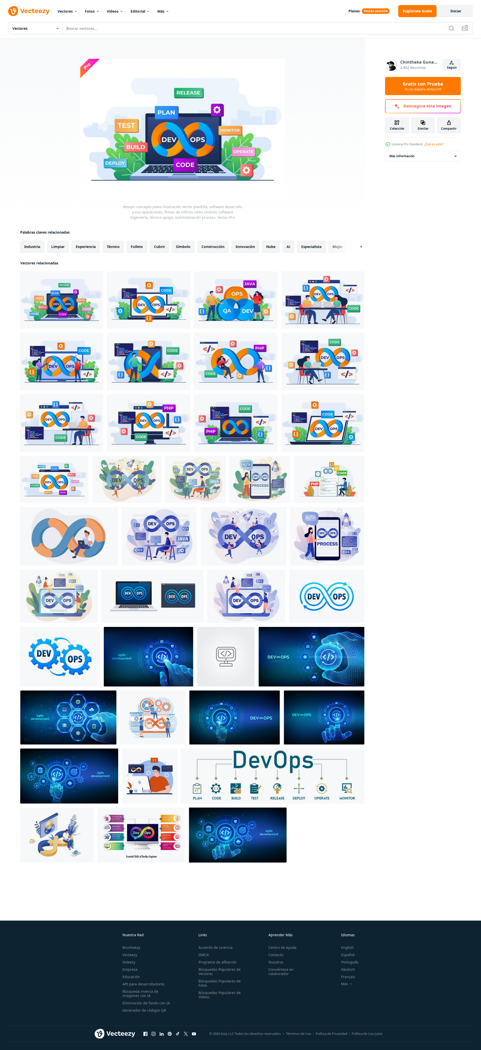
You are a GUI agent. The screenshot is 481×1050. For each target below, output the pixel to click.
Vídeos (112, 11)
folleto (137, 246)
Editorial (138, 11)
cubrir (159, 246)
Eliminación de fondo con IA (146, 1003)
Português (350, 962)
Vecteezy (129, 954)
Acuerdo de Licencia (215, 947)
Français (348, 976)
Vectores (65, 11)
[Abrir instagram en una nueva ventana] (153, 1034)
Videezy (128, 962)
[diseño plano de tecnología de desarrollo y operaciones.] (149, 776)
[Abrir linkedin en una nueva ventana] (162, 1034)
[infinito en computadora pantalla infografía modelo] (141, 835)
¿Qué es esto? (433, 144)
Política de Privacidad (331, 1033)
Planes (354, 11)
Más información (402, 156)
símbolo (183, 246)
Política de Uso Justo (367, 1033)
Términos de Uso (298, 1033)
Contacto (275, 954)
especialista (311, 246)
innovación (245, 246)
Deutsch (348, 969)
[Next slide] (357, 247)
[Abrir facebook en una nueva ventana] (145, 1034)
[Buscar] (451, 28)
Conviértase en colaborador (281, 971)
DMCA (203, 954)
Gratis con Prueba (423, 86)
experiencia (86, 246)
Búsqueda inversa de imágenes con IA (140, 993)
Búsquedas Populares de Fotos (219, 983)
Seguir (452, 67)
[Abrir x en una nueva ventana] (186, 1034)
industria (32, 246)
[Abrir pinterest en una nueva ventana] (170, 1034)
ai (288, 246)
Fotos (90, 11)
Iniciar (455, 11)
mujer (338, 246)
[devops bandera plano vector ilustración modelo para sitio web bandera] (54, 479)
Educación (131, 976)
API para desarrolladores (143, 984)
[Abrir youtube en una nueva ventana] (194, 1034)
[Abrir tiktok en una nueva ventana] (178, 1034)
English (347, 947)
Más (160, 11)
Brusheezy (131, 947)
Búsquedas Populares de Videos (219, 994)
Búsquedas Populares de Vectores (219, 971)
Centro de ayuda (282, 947)
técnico (113, 246)
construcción (212, 246)
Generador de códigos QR (144, 1010)
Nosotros (276, 962)
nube (270, 246)
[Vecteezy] (28, 11)
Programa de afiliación (217, 962)
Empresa (129, 969)
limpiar (58, 246)
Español (348, 954)
